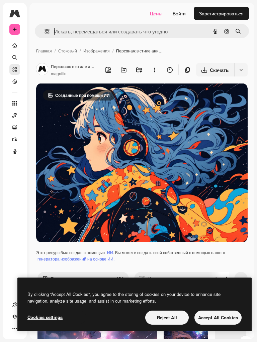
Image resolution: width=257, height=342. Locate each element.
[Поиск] (14, 57)
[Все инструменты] (14, 103)
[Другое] (14, 328)
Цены (156, 13)
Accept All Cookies (218, 317)
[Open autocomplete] (44, 31)
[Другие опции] (154, 69)
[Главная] (14, 45)
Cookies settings (45, 317)
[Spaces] (14, 115)
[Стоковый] (14, 69)
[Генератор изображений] (14, 127)
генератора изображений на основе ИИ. (75, 259)
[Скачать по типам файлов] (241, 69)
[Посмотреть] (14, 81)
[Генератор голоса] (14, 151)
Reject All (167, 317)
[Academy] (14, 316)
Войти (179, 13)
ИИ (110, 252)
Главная (44, 50)
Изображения (96, 50)
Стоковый (67, 50)
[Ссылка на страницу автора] (42, 69)
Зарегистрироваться (221, 13)
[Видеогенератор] (14, 139)
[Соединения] (14, 304)
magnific (58, 73)
